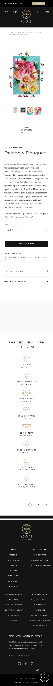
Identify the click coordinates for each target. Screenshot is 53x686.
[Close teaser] (37, 670)
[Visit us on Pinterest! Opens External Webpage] (32, 663)
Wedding (13, 555)
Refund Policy (40, 626)
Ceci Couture (39, 555)
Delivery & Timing (39, 615)
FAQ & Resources (39, 599)
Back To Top (41, 505)
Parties (13, 565)
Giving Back (13, 615)
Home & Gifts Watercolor (29, 33)
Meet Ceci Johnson (13, 605)
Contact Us (39, 605)
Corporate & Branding (40, 565)
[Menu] (48, 12)
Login (5, 12)
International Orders (39, 620)
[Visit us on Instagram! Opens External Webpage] (19, 663)
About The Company (13, 610)
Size (7, 225)
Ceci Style (13, 599)
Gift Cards (13, 586)
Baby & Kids (13, 560)
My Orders (40, 610)
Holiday (13, 571)
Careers (13, 620)
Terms (18, 682)
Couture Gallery (39, 560)
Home (11, 33)
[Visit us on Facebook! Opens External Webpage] (25, 663)
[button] (44, 677)
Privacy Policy (30, 682)
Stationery (13, 581)
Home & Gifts (13, 576)
